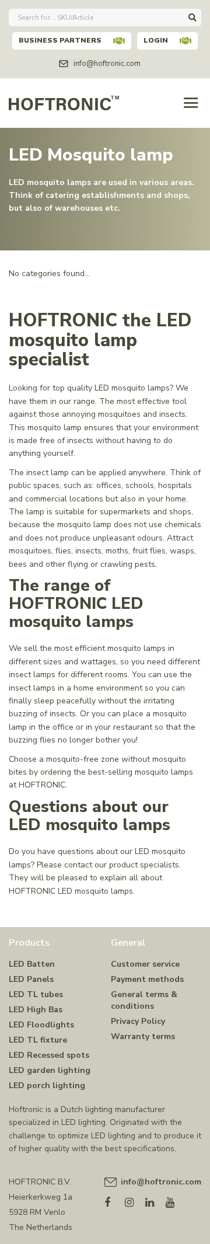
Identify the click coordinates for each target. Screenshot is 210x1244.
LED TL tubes (36, 994)
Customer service (145, 964)
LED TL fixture (38, 1040)
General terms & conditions (144, 1000)
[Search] (192, 17)
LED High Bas (35, 1009)
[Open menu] (191, 103)
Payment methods (147, 979)
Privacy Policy (138, 1021)
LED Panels (31, 979)
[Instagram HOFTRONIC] (135, 1200)
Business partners (60, 40)
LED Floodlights (41, 1024)
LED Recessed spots (49, 1055)
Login (156, 40)
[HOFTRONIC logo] (64, 101)
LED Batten (32, 964)
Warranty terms (143, 1036)
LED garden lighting (49, 1070)
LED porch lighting (47, 1085)
